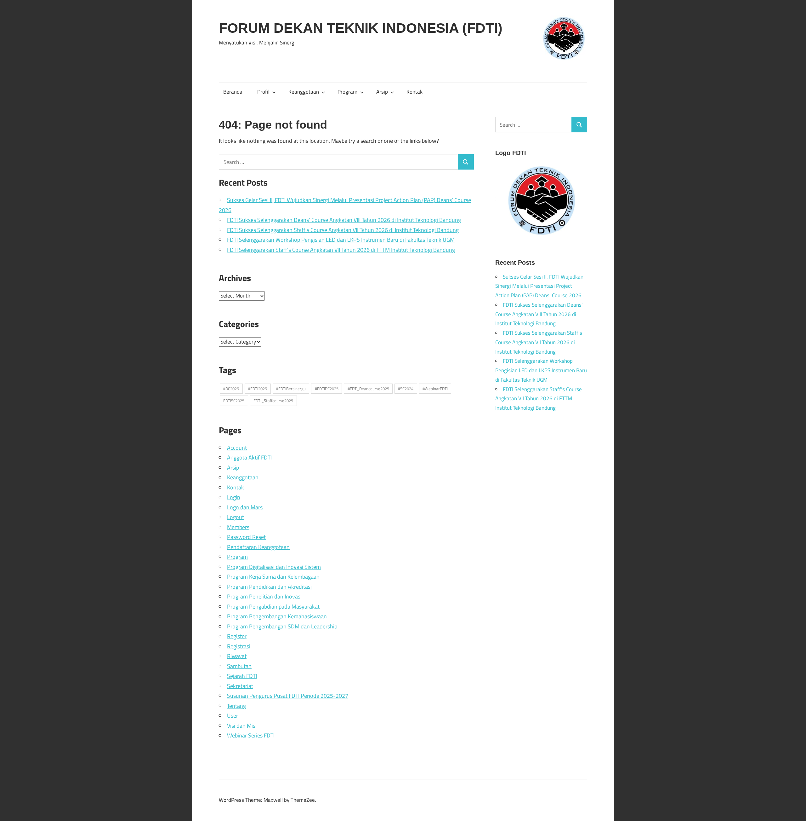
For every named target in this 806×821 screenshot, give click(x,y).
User (232, 715)
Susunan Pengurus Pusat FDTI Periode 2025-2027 (287, 695)
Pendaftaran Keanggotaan (258, 547)
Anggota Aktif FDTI (249, 457)
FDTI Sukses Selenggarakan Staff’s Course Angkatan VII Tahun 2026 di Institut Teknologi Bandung (343, 230)
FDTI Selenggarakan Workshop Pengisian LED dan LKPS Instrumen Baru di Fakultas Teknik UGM (341, 239)
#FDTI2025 (257, 388)
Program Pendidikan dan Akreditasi (269, 586)
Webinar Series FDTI (251, 735)
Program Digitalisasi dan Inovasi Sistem (274, 567)
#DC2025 (231, 388)
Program (347, 92)
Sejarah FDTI (242, 676)
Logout (235, 517)
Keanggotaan (303, 92)
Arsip (382, 92)
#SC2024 (405, 388)
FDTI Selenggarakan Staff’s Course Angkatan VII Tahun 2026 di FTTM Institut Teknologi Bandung (341, 250)
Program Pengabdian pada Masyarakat (273, 606)
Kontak (414, 92)
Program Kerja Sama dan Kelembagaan (273, 576)
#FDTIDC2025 (326, 388)
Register (237, 636)
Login (233, 497)
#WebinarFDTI (435, 388)
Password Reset (246, 537)
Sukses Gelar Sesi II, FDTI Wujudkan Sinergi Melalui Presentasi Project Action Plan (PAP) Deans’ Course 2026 (539, 286)
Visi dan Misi (242, 725)
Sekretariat (240, 686)
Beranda (232, 92)
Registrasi (238, 646)
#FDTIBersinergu (291, 388)
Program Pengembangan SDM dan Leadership (282, 626)
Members (238, 527)
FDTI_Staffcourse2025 (273, 400)
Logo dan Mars (245, 507)
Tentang (236, 706)
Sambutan (239, 666)
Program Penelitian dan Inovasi (264, 596)
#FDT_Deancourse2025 (368, 388)
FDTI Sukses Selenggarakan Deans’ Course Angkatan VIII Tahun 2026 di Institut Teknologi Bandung (344, 220)
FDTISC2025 (233, 400)
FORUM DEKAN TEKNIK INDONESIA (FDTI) (360, 28)
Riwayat (237, 656)
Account (237, 447)
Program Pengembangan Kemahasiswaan (277, 616)
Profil (263, 92)
